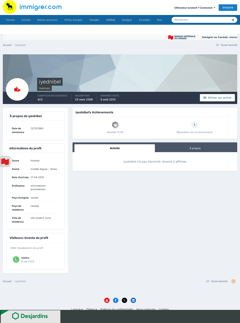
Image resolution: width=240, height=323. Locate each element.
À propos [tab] (195, 148)
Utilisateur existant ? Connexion (194, 7)
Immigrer (127, 19)
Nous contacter (145, 309)
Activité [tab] (115, 148)
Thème (90, 309)
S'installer (144, 19)
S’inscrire (228, 7)
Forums (10, 19)
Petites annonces (47, 19)
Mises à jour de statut (213, 19)
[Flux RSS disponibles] (233, 281)
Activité (26, 19)
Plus (159, 19)
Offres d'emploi (73, 19)
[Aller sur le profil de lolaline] (16, 259)
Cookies (164, 309)
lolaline (25, 257)
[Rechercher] (233, 20)
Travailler (94, 19)
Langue (76, 309)
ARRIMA (110, 19)
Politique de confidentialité (116, 309)
